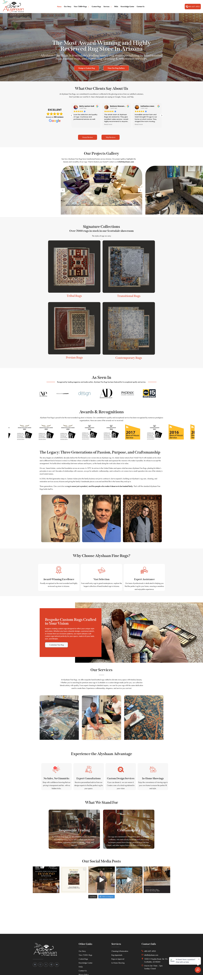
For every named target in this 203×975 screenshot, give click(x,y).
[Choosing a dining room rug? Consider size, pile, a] (157, 879)
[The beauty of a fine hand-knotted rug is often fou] (73, 879)
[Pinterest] (51, 964)
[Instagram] (40, 964)
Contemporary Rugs (128, 358)
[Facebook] (35, 964)
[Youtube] (57, 964)
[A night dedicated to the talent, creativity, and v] (46, 879)
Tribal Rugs (74, 296)
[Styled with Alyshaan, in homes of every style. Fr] (129, 879)
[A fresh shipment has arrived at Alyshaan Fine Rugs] (101, 879)
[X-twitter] (46, 964)
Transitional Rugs (128, 296)
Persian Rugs (74, 357)
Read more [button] (78, 124)
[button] (193, 6)
